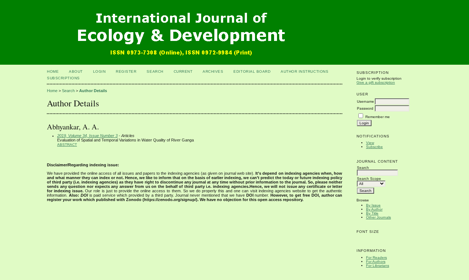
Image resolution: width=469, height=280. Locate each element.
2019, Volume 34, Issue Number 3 (87, 135)
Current (183, 71)
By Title (372, 213)
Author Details (93, 90)
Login (99, 71)
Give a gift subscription (376, 82)
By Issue (373, 205)
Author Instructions (304, 71)
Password (365, 108)
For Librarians (377, 266)
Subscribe (374, 147)
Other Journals (378, 217)
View (370, 143)
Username (365, 101)
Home (53, 71)
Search (155, 71)
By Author (374, 209)
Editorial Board (251, 71)
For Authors (375, 262)
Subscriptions (63, 78)
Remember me (377, 117)
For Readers (376, 258)
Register (126, 71)
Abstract (67, 145)
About (76, 71)
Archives (213, 71)
